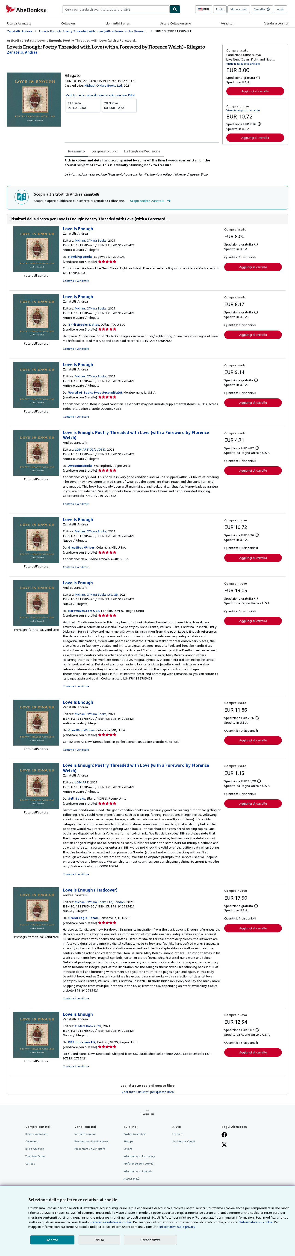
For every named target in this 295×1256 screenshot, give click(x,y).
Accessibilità (131, 1178)
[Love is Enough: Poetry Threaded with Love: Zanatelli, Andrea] (36, 808)
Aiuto (280, 9)
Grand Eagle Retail (83, 918)
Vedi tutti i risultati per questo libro (147, 1092)
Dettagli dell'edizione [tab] (142, 151)
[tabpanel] (142, 167)
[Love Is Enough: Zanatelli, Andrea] (36, 271)
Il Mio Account (34, 1148)
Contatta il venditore (76, 280)
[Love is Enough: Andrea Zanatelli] (36, 625)
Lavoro (128, 1148)
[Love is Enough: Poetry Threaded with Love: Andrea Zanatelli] (36, 474)
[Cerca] (175, 9)
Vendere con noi (276, 23)
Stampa (128, 1141)
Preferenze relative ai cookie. (111, 1222)
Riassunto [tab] (76, 151)
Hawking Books (80, 256)
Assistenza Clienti (183, 1141)
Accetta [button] (52, 1240)
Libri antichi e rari (118, 23)
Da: (77, 105)
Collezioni (68, 23)
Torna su (147, 1114)
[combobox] (116, 9)
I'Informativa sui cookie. (256, 1222)
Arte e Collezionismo (175, 23)
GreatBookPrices (81, 547)
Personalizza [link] (150, 1240)
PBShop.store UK (81, 1042)
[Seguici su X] (224, 1145)
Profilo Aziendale (135, 1134)
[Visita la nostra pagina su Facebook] (224, 1135)
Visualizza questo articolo (243, 63)
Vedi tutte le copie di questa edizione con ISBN (100, 95)
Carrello (30, 1163)
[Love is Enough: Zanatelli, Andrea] (36, 1056)
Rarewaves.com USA (84, 611)
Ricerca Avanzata (19, 23)
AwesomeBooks (80, 465)
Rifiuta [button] (99, 1240)
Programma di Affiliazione (91, 1141)
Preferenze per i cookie (138, 1163)
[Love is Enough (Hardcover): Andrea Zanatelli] (36, 932)
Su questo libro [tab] (104, 151)
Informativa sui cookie (138, 1171)
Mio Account (238, 9)
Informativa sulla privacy (139, 1156)
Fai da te (177, 1134)
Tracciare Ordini (35, 1156)
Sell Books (76, 798)
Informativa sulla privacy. (177, 1227)
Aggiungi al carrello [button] (255, 91)
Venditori (227, 23)
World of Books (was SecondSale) (95, 392)
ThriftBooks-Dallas (83, 324)
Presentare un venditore (89, 1148)
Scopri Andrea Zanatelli (147, 201)
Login (220, 9)
